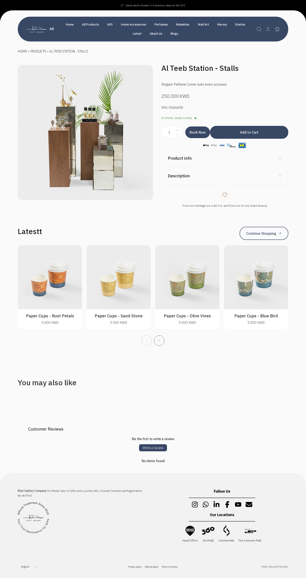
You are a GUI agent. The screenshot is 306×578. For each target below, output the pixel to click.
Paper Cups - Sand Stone (119, 316)
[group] (85, 132)
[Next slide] (159, 340)
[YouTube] (238, 504)
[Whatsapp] (205, 504)
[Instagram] (195, 504)
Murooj (222, 24)
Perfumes (161, 24)
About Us (156, 34)
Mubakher (183, 24)
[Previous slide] (147, 340)
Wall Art (203, 24)
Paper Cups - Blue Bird (256, 316)
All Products (90, 24)
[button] (259, 29)
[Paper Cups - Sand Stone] (119, 277)
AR (52, 29)
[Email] (249, 504)
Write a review (153, 448)
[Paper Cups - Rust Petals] (50, 277)
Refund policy (151, 566)
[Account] (268, 29)
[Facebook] (227, 504)
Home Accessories (133, 24)
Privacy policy (135, 566)
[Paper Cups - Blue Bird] (256, 277)
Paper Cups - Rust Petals (50, 316)
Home (70, 24)
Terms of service (170, 566)
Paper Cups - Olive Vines (187, 316)
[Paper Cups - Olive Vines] (187, 277)
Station (240, 24)
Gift (110, 24)
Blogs (174, 34)
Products (38, 51)
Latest (137, 34)
